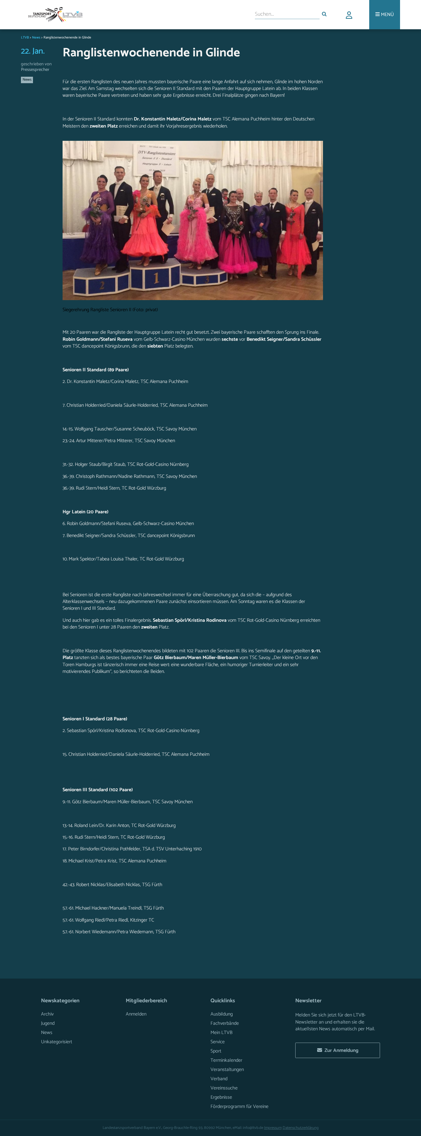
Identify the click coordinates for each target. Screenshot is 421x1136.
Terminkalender (226, 1060)
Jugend (48, 1023)
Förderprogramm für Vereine (239, 1106)
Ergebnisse (221, 1097)
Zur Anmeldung (340, 1050)
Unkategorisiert (56, 1042)
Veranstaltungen (227, 1069)
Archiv (47, 1014)
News (26, 79)
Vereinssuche (224, 1088)
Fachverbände (225, 1023)
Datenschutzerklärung (301, 1128)
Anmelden (136, 1014)
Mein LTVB (221, 1032)
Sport (216, 1051)
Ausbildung (222, 1014)
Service (218, 1042)
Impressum (273, 1128)
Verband (219, 1079)
